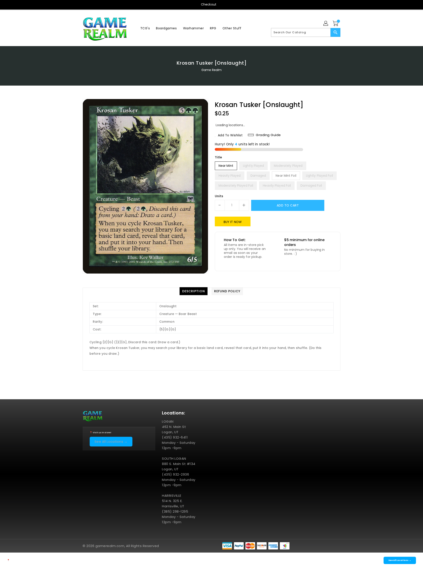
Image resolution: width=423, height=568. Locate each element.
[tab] (194, 291)
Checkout (208, 4)
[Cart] (336, 23)
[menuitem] (145, 28)
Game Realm (211, 70)
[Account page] (326, 23)
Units (219, 196)
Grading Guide (268, 135)
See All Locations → (111, 441)
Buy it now (233, 222)
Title (218, 157)
